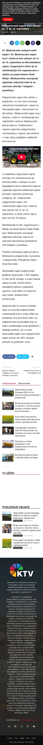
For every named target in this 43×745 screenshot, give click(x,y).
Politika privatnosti (15, 9)
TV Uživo (8, 472)
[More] (32, 356)
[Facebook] (12, 43)
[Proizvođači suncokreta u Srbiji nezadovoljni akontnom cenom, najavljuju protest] (8, 419)
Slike (27, 738)
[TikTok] (21, 726)
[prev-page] (3, 466)
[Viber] (33, 43)
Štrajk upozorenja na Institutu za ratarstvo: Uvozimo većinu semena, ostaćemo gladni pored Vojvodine (26, 529)
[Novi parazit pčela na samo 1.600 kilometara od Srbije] (8, 458)
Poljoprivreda (7, 395)
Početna (9, 738)
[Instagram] (15, 726)
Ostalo (33, 738)
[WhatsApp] (22, 43)
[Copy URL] (38, 43)
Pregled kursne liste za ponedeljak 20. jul (32, 372)
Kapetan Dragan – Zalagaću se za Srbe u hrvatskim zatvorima (10, 373)
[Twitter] (17, 43)
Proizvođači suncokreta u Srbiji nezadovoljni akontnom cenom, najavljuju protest (27, 419)
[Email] (27, 43)
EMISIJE (22, 738)
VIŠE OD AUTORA (24, 383)
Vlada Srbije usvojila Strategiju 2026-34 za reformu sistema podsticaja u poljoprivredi (26, 515)
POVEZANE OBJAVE (9, 383)
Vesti (16, 738)
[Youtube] (34, 726)
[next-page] (7, 466)
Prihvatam (7, 19)
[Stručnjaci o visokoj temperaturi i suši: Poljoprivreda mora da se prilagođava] (8, 444)
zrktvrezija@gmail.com (28, 720)
